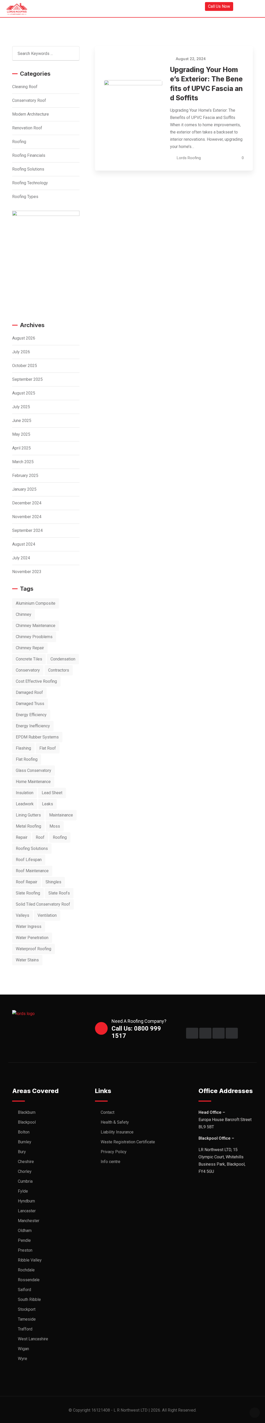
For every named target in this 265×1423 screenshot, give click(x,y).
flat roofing (27, 759)
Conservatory (28, 670)
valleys (22, 915)
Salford (24, 1289)
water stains (27, 959)
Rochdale (26, 1269)
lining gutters (28, 815)
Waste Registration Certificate (128, 1141)
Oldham (25, 1230)
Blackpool (27, 1122)
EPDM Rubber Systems (37, 737)
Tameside (27, 1319)
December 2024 (26, 503)
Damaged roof (29, 692)
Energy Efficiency (31, 714)
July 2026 (21, 351)
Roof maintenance (32, 870)
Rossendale (29, 1279)
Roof (40, 837)
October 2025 (24, 365)
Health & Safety (115, 1122)
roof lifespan (29, 859)
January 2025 (24, 489)
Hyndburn (26, 1201)
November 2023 (26, 571)
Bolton (24, 1132)
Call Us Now (219, 6)
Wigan (23, 1348)
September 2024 (27, 530)
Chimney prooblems (34, 636)
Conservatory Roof (29, 100)
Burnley (24, 1141)
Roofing (19, 141)
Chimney (23, 614)
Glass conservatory (33, 770)
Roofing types (25, 196)
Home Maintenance (33, 781)
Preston (25, 1250)
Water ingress (28, 926)
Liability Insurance (117, 1132)
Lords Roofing (189, 158)
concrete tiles (29, 659)
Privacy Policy (114, 1151)
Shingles (53, 881)
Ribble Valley (30, 1260)
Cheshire (26, 1161)
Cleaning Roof (25, 86)
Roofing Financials (28, 155)
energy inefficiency (33, 725)
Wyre (22, 1358)
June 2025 (21, 420)
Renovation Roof (27, 127)
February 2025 (25, 475)
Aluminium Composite (35, 603)
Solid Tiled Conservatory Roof (43, 904)
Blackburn (26, 1112)
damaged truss (30, 703)
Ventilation (47, 915)
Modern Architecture (30, 114)
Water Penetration (32, 937)
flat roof (47, 748)
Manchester (28, 1220)
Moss (54, 826)
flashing (23, 748)
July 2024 (21, 557)
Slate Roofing (28, 893)
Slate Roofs (59, 893)
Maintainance (61, 815)
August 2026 (23, 338)
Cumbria (25, 1181)
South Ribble (29, 1299)
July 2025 (21, 406)
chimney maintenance (35, 625)
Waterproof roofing (33, 948)
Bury (22, 1151)
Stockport (26, 1309)
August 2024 (23, 544)
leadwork (25, 803)
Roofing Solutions (28, 169)
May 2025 (21, 434)
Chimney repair (30, 647)
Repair (21, 837)
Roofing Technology (30, 182)
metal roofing (28, 826)
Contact (107, 1112)
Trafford (25, 1329)
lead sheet (52, 792)
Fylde (23, 1191)
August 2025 (23, 393)
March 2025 (23, 461)
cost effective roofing (36, 681)
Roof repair (26, 881)
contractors (58, 670)
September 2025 (27, 379)
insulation (24, 792)
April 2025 (21, 448)
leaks (47, 803)
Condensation (62, 659)
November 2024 (26, 516)
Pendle (24, 1240)
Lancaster (27, 1210)
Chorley (25, 1171)
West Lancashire (33, 1338)
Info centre (110, 1161)
